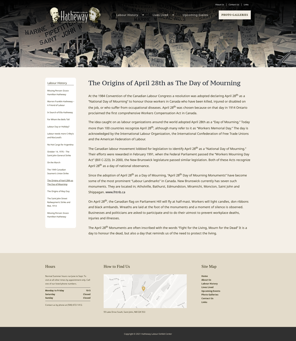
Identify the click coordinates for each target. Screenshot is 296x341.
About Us (206, 279)
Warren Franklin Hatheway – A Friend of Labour (60, 103)
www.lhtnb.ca (115, 192)
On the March (53, 162)
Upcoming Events (210, 291)
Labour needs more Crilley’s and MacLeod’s (60, 135)
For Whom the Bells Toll (58, 119)
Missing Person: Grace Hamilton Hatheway (58, 92)
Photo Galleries (234, 14)
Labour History (209, 283)
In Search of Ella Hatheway (60, 112)
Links (204, 302)
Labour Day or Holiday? (58, 126)
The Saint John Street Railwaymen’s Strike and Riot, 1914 (58, 202)
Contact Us (207, 298)
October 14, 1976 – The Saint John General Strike (59, 153)
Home (204, 276)
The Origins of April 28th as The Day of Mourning (60, 182)
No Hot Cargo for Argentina (60, 144)
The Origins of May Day (58, 191)
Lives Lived (207, 287)
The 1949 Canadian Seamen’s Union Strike (58, 171)
